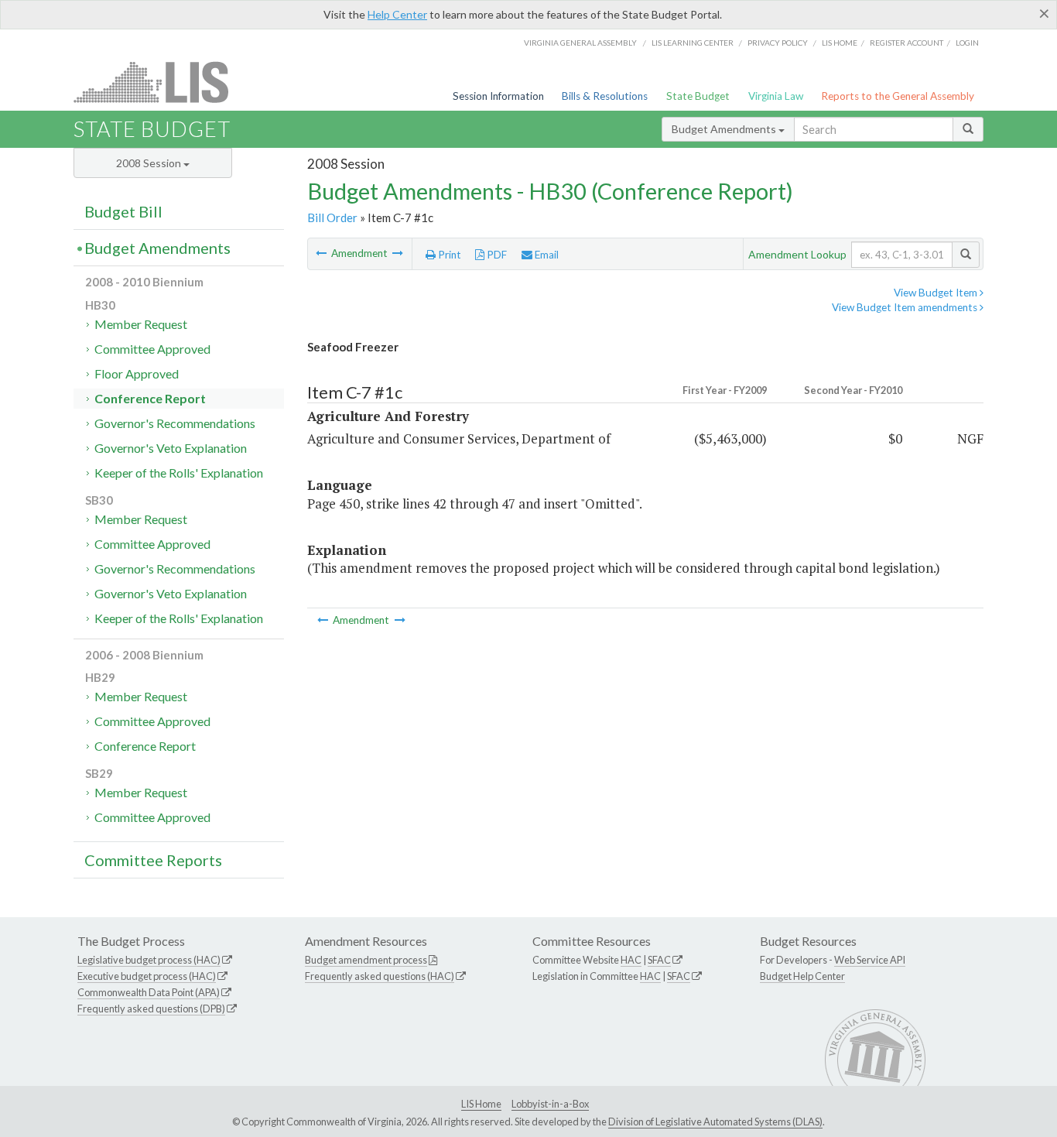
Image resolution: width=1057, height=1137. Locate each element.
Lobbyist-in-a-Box (550, 1104)
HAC (631, 960)
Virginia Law (775, 96)
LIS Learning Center (693, 42)
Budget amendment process (366, 960)
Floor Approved (136, 373)
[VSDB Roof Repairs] (397, 253)
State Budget (698, 96)
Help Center (397, 14)
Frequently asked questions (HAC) (379, 976)
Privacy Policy (777, 42)
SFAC (659, 960)
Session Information (498, 96)
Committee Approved (152, 348)
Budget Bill (123, 211)
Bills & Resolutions (605, 96)
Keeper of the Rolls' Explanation (178, 472)
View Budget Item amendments (906, 307)
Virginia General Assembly (580, 42)
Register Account (906, 42)
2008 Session (149, 163)
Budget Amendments (725, 128)
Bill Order (332, 217)
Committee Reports (153, 860)
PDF (495, 254)
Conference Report (150, 398)
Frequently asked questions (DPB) (151, 1008)
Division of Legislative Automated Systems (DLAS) (715, 1121)
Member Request (140, 324)
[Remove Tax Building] (322, 253)
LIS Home (481, 1104)
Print (448, 254)
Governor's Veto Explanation (170, 447)
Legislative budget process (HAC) (149, 960)
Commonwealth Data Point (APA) (148, 992)
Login (967, 42)
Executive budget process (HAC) (146, 976)
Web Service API (869, 960)
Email (545, 254)
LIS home (839, 42)
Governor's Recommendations (174, 423)
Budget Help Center (802, 976)
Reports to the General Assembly (897, 96)
